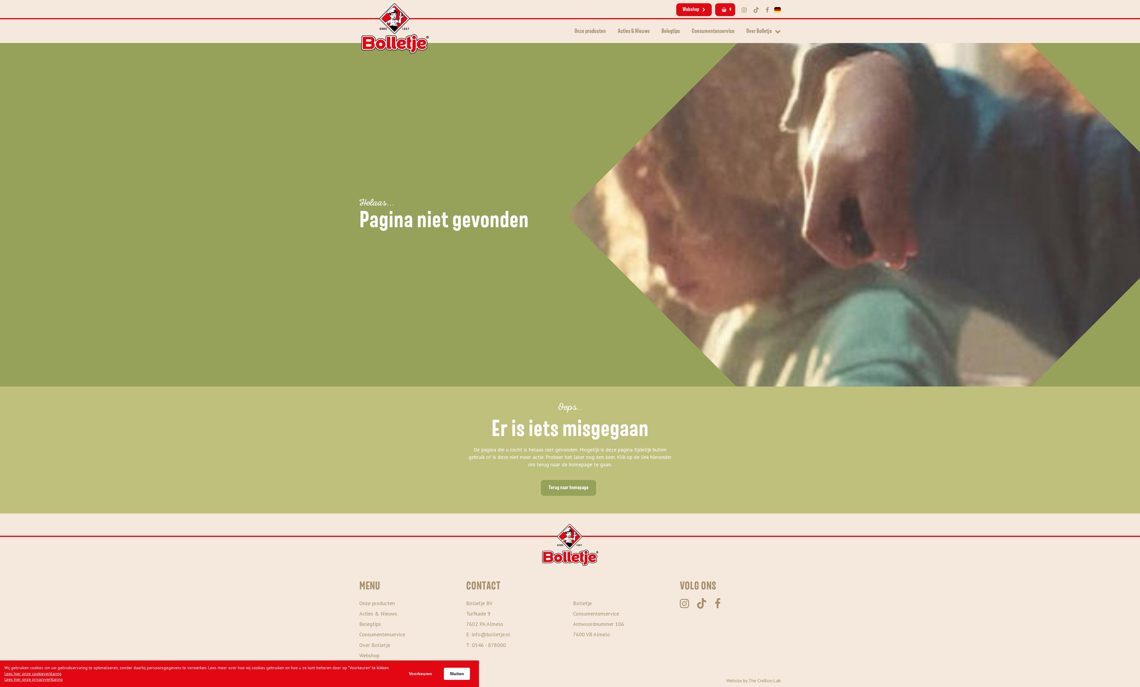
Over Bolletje (759, 31)
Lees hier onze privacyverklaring (33, 679)
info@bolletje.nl (491, 634)
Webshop (691, 9)
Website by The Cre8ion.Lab (753, 680)
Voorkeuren (420, 673)
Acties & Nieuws (634, 31)
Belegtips (670, 31)
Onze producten (590, 31)
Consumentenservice (713, 31)
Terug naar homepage (568, 487)
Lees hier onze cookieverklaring (32, 673)
